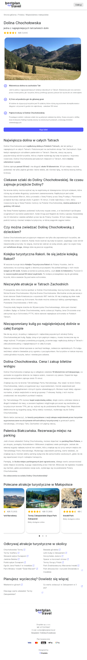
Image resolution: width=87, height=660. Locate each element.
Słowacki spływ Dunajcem (15, 556)
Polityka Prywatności (48, 633)
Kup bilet (43, 129)
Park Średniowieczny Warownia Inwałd (60, 565)
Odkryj (78, 5)
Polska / (21, 15)
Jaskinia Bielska (10, 559)
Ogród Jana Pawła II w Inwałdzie (18, 565)
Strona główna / (11, 15)
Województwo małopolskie (37, 15)
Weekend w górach (12, 585)
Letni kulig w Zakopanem (54, 553)
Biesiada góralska (50, 550)
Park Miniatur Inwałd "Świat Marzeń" (20, 569)
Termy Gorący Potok (52, 562)
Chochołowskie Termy (13, 550)
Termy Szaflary (10, 553)
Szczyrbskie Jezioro (52, 556)
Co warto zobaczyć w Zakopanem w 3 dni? (60, 586)
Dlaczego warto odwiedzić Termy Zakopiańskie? (18, 592)
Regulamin (35, 633)
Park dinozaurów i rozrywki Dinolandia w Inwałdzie (61, 570)
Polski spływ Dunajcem (13, 562)
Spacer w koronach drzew (54, 559)
